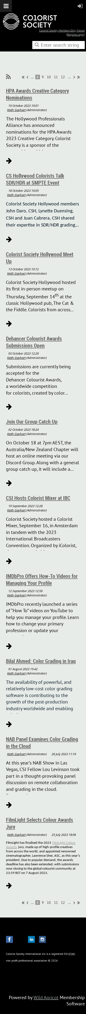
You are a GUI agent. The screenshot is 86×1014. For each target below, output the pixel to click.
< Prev (27, 77)
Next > (74, 77)
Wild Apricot (46, 997)
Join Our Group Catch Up (32, 421)
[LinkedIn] (31, 939)
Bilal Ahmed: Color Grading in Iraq (41, 660)
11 (56, 77)
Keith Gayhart (16, 110)
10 (49, 77)
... (32, 77)
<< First (23, 77)
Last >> (78, 77)
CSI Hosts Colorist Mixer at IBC (38, 497)
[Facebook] (9, 939)
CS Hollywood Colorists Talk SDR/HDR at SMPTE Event (35, 179)
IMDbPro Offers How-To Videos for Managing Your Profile (42, 579)
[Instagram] (42, 939)
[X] (20, 939)
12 (63, 77)
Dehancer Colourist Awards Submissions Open (34, 342)
